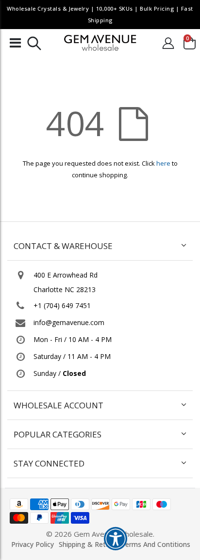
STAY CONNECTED (49, 463)
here (163, 163)
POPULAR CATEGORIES (57, 434)
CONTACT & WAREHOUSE (63, 245)
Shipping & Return (87, 544)
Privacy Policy (32, 544)
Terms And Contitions (155, 544)
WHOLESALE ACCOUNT (58, 405)
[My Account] (168, 42)
